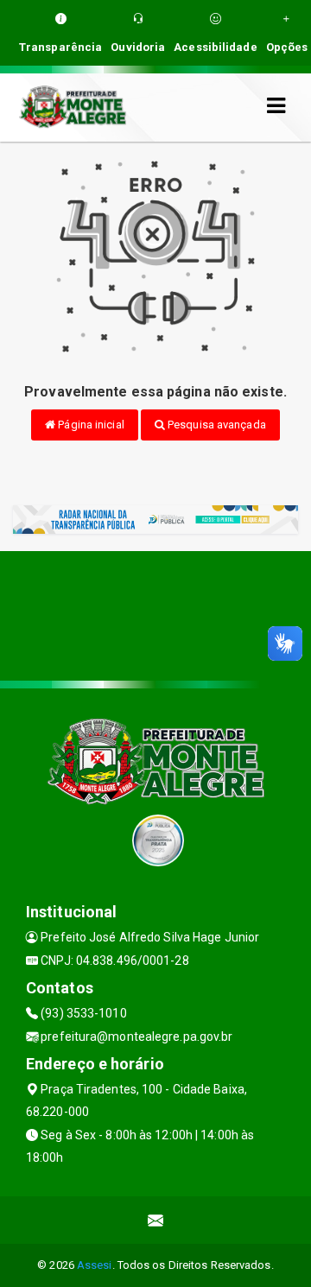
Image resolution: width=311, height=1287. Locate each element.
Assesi (94, 1264)
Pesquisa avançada (215, 424)
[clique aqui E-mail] (156, 1220)
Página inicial (89, 424)
